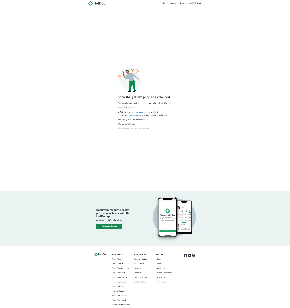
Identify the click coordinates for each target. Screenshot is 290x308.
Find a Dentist (117, 264)
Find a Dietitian (118, 286)
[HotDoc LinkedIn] (189, 255)
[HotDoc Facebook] (185, 255)
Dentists (137, 268)
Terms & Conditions (164, 273)
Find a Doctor (117, 259)
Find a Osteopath (119, 291)
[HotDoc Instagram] (193, 255)
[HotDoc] (96, 3)
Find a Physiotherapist (120, 268)
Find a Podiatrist (118, 273)
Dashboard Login (140, 277)
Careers (159, 264)
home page (138, 112)
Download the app (109, 226)
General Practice (140, 259)
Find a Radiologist (119, 300)
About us (159, 259)
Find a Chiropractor (119, 277)
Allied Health (139, 264)
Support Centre (140, 282)
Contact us (160, 268)
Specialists (138, 273)
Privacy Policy (161, 277)
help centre (134, 115)
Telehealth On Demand (121, 305)
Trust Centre (161, 282)
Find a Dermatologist (120, 295)
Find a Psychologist (119, 282)
